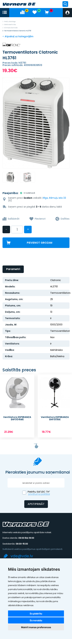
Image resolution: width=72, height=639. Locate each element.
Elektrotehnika (10, 25)
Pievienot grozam (39, 242)
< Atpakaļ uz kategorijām (18, 36)
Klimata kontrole (11, 28)
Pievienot (40, 218)
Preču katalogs (10, 22)
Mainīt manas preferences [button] (36, 627)
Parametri (13, 269)
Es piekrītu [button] (36, 613)
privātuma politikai (39, 494)
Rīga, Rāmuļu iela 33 (54, 198)
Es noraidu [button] (36, 620)
